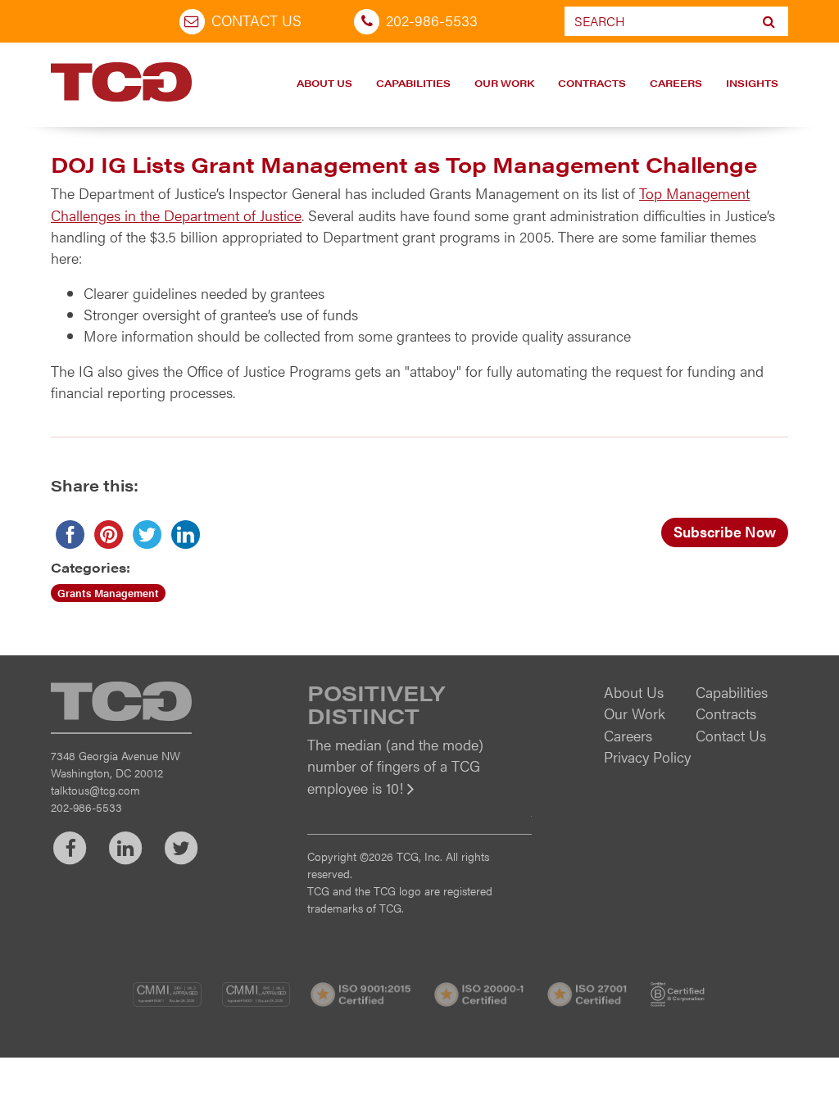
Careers (676, 82)
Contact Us (256, 20)
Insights (752, 82)
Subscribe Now (724, 531)
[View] (419, 799)
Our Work (504, 82)
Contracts (592, 82)
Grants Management (108, 592)
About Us (324, 82)
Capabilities (413, 82)
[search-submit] (769, 21)
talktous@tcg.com (95, 789)
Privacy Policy (647, 756)
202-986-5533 (432, 20)
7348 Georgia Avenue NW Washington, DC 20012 (115, 764)
